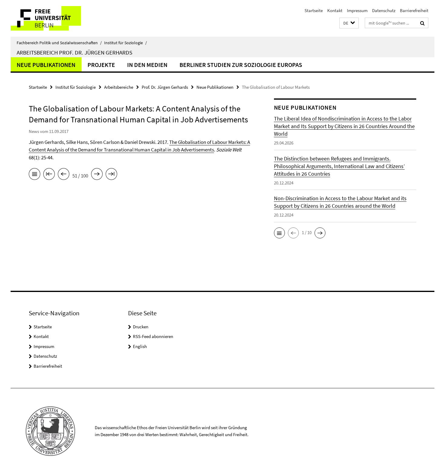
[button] (349, 23)
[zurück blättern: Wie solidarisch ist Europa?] (63, 175)
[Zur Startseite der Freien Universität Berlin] (61, 18)
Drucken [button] (140, 327)
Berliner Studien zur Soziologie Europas (241, 64)
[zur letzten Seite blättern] (111, 175)
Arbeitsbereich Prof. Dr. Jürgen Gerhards (74, 52)
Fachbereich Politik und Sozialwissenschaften (59, 43)
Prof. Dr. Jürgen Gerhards (165, 87)
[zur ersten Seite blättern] (49, 175)
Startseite (314, 10)
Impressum (357, 10)
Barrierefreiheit (414, 10)
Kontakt (334, 10)
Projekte (101, 64)
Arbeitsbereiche (118, 87)
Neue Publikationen (46, 64)
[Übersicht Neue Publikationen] (34, 175)
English (140, 346)
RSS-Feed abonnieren (153, 336)
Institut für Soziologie (125, 43)
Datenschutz (383, 10)
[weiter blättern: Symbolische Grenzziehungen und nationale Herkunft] (97, 175)
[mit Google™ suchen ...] (422, 23)
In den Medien (147, 64)
